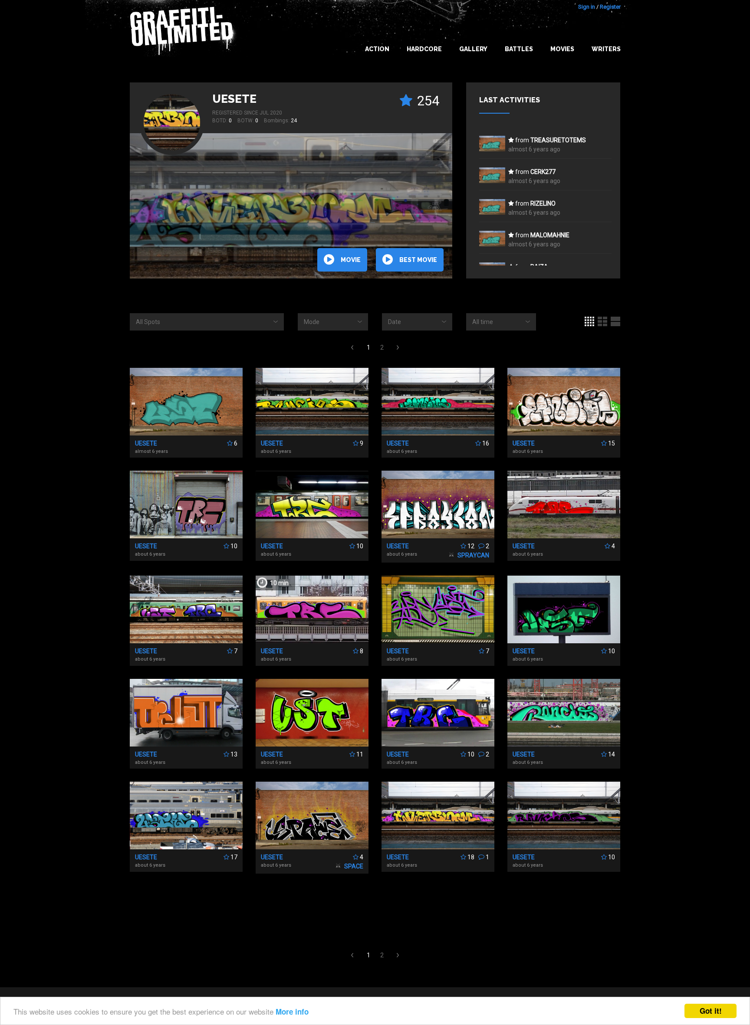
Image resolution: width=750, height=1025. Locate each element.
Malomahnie (549, 235)
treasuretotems (558, 140)
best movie (418, 259)
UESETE (234, 98)
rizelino (543, 203)
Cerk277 (543, 171)
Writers (606, 49)
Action (377, 49)
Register (610, 6)
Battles (519, 49)
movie (351, 259)
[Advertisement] (715, 853)
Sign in (586, 6)
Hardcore (424, 49)
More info (292, 1011)
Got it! (711, 1010)
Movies (562, 49)
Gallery (473, 49)
